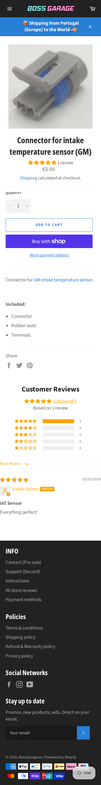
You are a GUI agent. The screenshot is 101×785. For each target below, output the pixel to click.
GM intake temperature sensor (63, 280)
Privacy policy (19, 656)
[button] (42, 162)
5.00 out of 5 (65, 401)
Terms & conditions (24, 628)
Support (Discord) (23, 571)
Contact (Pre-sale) (23, 562)
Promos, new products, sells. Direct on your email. (47, 715)
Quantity (13, 193)
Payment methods (24, 599)
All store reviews (21, 590)
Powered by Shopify (60, 757)
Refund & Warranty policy (30, 646)
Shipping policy (21, 637)
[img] (14, 480)
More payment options (49, 255)
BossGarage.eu (31, 757)
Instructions (17, 581)
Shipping (28, 178)
